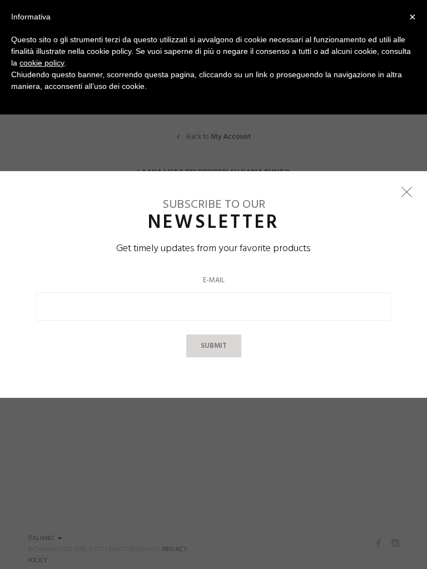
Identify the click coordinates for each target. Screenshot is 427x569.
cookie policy (41, 62)
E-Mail (214, 280)
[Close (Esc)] (406, 191)
